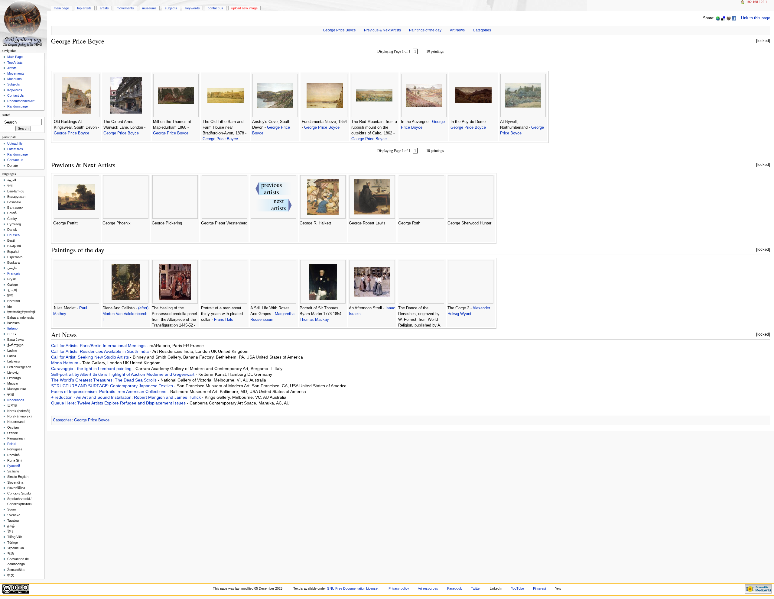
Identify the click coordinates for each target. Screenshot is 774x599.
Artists (104, 8)
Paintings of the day (425, 30)
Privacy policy (399, 588)
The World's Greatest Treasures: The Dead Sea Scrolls (104, 380)
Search (6, 114)
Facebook (454, 588)
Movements (125, 8)
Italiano (12, 328)
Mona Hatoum (65, 362)
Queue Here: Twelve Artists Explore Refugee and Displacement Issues (119, 403)
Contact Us (215, 8)
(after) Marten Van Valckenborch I (125, 314)
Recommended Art (20, 101)
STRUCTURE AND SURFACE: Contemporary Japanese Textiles (112, 385)
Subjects (171, 8)
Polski (11, 444)
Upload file (14, 143)
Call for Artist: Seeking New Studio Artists (90, 357)
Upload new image (244, 8)
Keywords (192, 8)
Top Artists (84, 8)
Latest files (15, 149)
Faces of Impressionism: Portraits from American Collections (109, 391)
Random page (17, 106)
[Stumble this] (718, 18)
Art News (457, 30)
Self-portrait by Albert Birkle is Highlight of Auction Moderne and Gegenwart (123, 374)
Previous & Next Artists (382, 30)
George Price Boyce (339, 30)
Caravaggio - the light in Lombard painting (92, 368)
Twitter (476, 588)
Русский (13, 466)
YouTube (517, 588)
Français (13, 273)
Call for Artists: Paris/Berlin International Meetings (99, 345)
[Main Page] (23, 23)
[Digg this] (729, 18)
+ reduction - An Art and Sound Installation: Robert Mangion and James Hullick (126, 397)
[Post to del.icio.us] (723, 18)
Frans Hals (223, 319)
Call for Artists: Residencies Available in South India (100, 351)
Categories (482, 30)
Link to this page (755, 18)
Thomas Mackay (314, 319)
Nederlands (15, 400)
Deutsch (13, 235)
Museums (149, 8)
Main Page (61, 8)
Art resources (428, 588)
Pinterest (539, 588)
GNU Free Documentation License (352, 588)
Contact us (15, 160)
